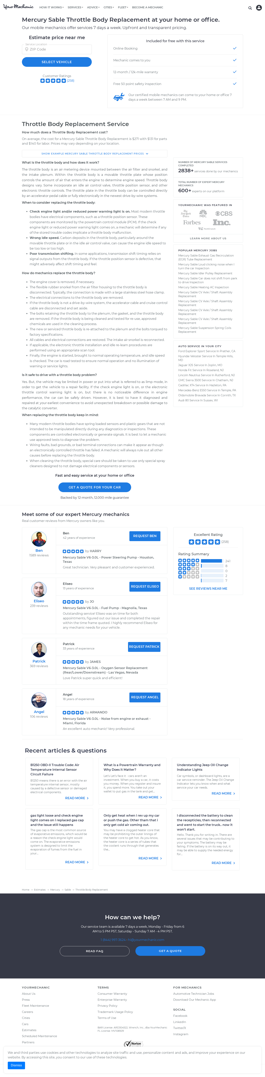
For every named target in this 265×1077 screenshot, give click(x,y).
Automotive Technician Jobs (193, 993)
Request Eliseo (145, 586)
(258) (70, 80)
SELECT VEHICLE (57, 62)
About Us (28, 993)
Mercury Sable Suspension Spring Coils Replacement (204, 330)
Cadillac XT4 (186, 385)
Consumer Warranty (112, 993)
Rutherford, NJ (225, 375)
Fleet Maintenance (35, 1005)
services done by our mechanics (216, 171)
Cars (25, 1024)
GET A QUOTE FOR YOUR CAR (95, 487)
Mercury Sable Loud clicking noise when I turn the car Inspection (206, 266)
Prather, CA (227, 351)
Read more (75, 798)
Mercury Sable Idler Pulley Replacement (205, 273)
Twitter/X (179, 1028)
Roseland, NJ (215, 370)
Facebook (180, 1016)
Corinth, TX (228, 395)
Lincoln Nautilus (189, 375)
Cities (26, 1018)
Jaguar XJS (185, 365)
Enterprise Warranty (112, 999)
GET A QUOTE (170, 951)
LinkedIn (179, 1022)
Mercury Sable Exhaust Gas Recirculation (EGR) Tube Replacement (206, 257)
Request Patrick (144, 647)
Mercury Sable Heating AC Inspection (203, 287)
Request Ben (145, 536)
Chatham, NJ (224, 380)
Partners (28, 1042)
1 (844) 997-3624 (113, 940)
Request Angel (145, 697)
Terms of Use (107, 1018)
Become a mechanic (147, 7)
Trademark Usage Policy (115, 1012)
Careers (27, 1012)
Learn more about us (208, 238)
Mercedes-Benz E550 (192, 390)
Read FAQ (94, 951)
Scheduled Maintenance (39, 1036)
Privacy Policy (107, 1005)
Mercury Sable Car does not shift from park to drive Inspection (207, 280)
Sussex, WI (211, 400)
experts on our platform (208, 191)
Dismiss (16, 1065)
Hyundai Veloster (189, 356)
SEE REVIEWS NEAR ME (208, 588)
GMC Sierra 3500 (189, 380)
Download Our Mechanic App (194, 999)
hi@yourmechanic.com (146, 940)
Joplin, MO (215, 365)
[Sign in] (259, 8)
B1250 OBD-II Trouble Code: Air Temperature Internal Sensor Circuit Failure (54, 769)
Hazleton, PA (217, 385)
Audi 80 (183, 400)
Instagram (180, 1034)
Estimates (29, 1030)
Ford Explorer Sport (191, 351)
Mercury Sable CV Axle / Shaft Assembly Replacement (205, 294)
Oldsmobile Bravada (192, 395)
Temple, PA (228, 390)
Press (26, 999)
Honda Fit (185, 370)
